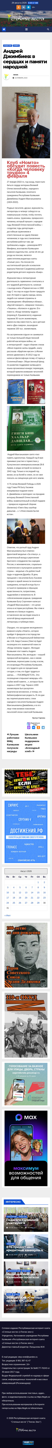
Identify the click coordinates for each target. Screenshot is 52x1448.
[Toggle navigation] (26, 29)
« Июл (7, 915)
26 (20, 903)
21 (32, 898)
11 (14, 893)
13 (26, 893)
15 (38, 893)
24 (8, 903)
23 (44, 898)
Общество (7, 45)
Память (16, 45)
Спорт (9, 1294)
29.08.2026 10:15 (16, 1255)
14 (32, 893)
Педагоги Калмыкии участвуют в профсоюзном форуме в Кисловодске (25, 1224)
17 (8, 898)
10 (8, 893)
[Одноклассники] (38, 728)
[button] (48, 29)
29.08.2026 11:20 (16, 1228)
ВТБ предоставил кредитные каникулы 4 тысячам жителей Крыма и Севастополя (24, 1251)
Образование (12, 1216)
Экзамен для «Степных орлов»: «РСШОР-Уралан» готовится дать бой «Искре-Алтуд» (24, 1302)
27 (26, 903)
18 (14, 898)
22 (38, 898)
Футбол (16, 1294)
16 (44, 893)
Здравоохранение (13, 1271)
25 (14, 903)
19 (20, 898)
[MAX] (29, 728)
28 (32, 903)
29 (38, 903)
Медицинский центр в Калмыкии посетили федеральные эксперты (25, 1277)
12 (20, 893)
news (15, 75)
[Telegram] (43, 728)
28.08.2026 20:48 (16, 1305)
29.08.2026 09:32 (16, 1282)
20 (26, 898)
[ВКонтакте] (33, 728)
